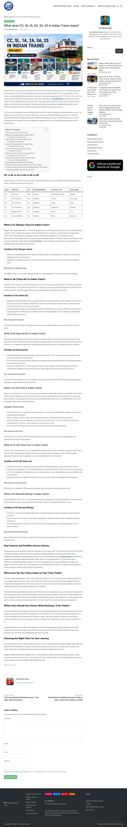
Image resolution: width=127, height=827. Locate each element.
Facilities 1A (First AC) (15, 151)
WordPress (108, 824)
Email (6, 752)
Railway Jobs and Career (95, 142)
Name (6, 743)
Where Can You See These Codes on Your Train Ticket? (24, 165)
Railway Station (92, 145)
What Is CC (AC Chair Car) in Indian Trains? (20, 153)
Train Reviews (91, 151)
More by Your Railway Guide (25, 682)
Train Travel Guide (9, 21)
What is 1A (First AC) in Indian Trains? (18, 149)
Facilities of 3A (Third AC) (16, 141)
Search (89, 47)
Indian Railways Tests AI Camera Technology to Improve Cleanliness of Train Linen (110, 121)
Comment (8, 718)
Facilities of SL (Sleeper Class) (17, 137)
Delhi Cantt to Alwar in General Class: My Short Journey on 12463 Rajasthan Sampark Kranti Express (110, 79)
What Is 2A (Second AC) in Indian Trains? (20, 144)
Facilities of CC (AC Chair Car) (18, 155)
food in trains (66, 556)
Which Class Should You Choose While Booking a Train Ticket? (27, 167)
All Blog (76, 6)
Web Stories (90, 810)
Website (7, 761)
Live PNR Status (58, 99)
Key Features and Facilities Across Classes (19, 162)
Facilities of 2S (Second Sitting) (18, 160)
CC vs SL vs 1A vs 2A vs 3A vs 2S (16, 132)
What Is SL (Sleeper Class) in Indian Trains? (20, 135)
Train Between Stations (95, 148)
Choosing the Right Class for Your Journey (20, 169)
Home (6, 17)
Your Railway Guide (11, 29)
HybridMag (119, 824)
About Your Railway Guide (107, 6)
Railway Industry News (94, 139)
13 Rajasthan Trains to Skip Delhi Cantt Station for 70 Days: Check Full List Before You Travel (110, 90)
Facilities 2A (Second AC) (16, 146)
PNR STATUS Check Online (62, 6)
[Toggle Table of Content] (45, 129)
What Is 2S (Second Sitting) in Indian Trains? (20, 158)
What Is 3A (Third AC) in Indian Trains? (19, 139)
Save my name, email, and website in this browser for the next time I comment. (35, 772)
